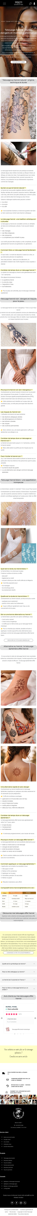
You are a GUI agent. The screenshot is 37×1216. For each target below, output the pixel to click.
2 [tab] (18, 1034)
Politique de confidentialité (11, 1209)
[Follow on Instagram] (21, 1202)
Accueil (3, 21)
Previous (2, 1018)
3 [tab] (21, 1034)
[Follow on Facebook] (16, 1202)
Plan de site (13, 1212)
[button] (4, 3)
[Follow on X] (25, 1202)
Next (35, 1018)
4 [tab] (23, 1034)
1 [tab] (15, 1034)
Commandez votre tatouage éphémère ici (18, 952)
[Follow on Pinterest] (12, 1202)
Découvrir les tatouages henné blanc (18, 640)
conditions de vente (17, 1086)
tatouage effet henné (18, 62)
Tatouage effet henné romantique (21, 1029)
